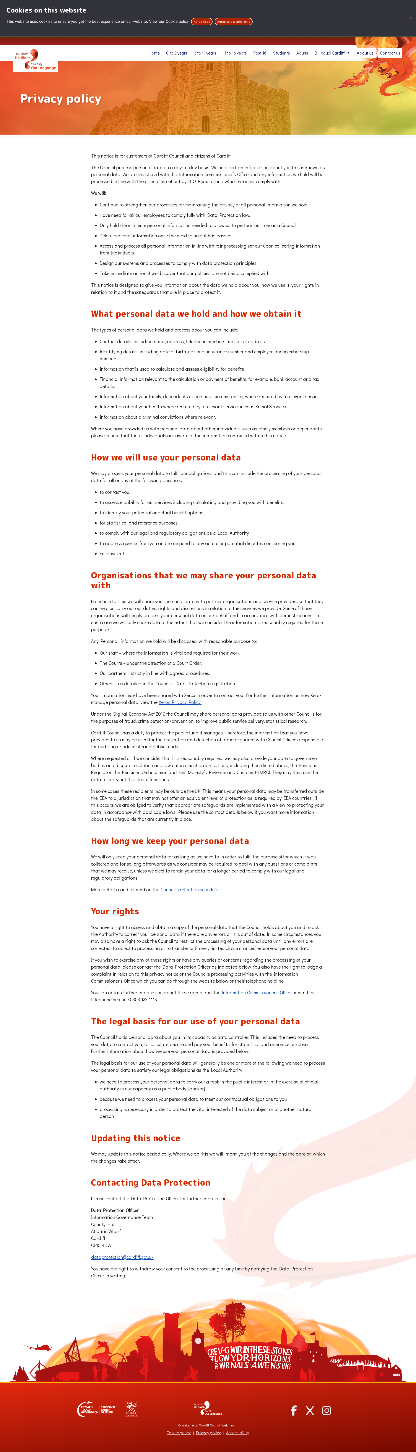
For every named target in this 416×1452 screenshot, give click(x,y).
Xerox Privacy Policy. (180, 702)
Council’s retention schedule (189, 889)
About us (365, 53)
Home (154, 53)
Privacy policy (208, 1432)
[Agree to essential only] (410, 18)
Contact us (390, 53)
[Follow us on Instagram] (327, 1410)
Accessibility (237, 1432)
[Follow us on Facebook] (293, 1410)
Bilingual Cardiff (330, 53)
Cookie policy (177, 21)
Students (281, 53)
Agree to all (202, 21)
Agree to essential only (233, 21)
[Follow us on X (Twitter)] (310, 1410)
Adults (302, 53)
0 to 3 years (176, 53)
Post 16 (259, 53)
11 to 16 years (235, 53)
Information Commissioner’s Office (256, 992)
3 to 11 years (205, 53)
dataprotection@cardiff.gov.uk (122, 1257)
